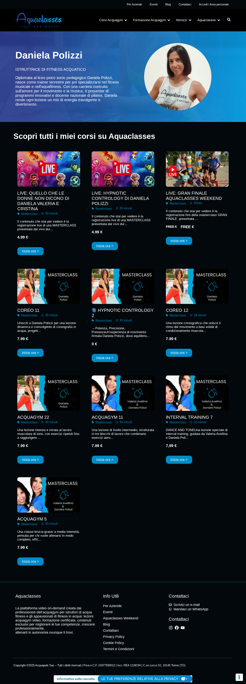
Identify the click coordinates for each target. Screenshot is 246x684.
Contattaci (185, 4)
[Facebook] (177, 628)
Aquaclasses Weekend (120, 618)
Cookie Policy (113, 643)
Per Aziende (134, 4)
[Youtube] (183, 628)
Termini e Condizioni (118, 649)
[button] (113, 20)
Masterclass (29, 213)
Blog (168, 4)
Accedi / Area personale (214, 4)
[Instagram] (171, 628)
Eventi (154, 4)
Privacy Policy (114, 637)
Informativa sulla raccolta (76, 679)
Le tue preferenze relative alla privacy (139, 679)
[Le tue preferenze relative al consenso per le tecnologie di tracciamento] (239, 677)
